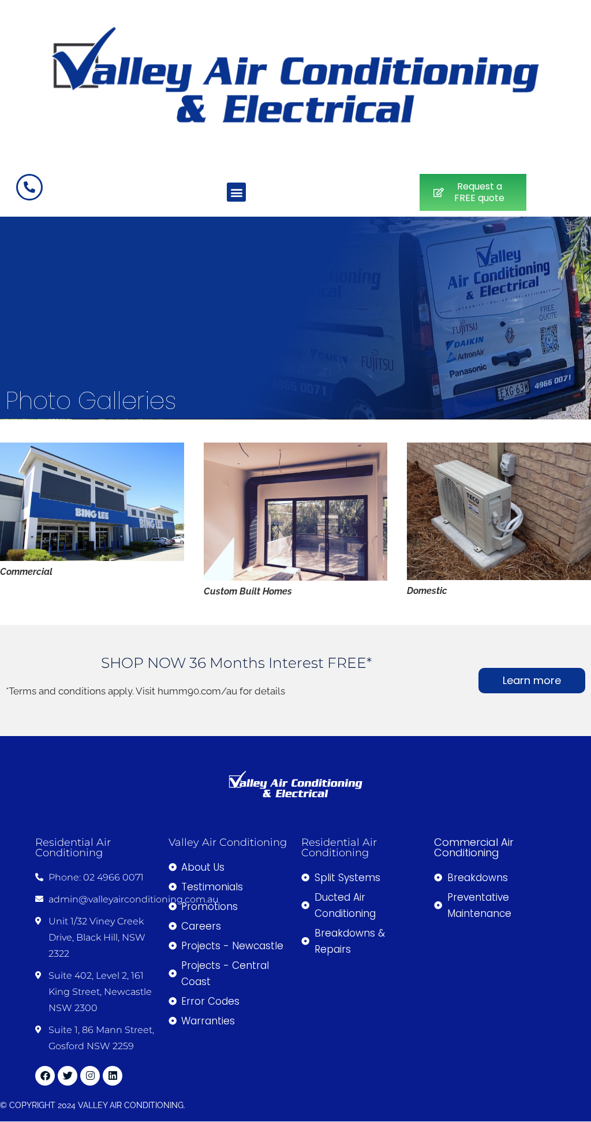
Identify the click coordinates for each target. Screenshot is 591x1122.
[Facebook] (45, 1076)
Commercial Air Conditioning (474, 847)
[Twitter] (67, 1076)
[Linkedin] (112, 1076)
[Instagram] (90, 1076)
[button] (236, 192)
